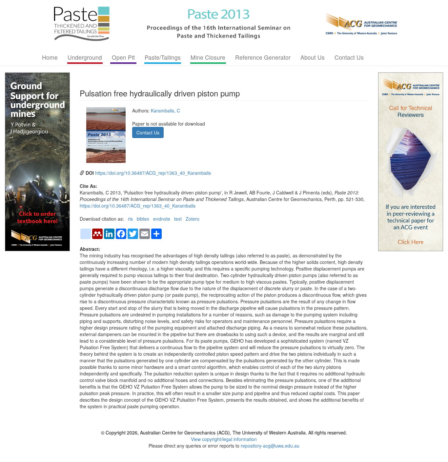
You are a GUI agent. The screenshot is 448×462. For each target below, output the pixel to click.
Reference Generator (263, 57)
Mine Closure (208, 57)
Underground (85, 57)
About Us (312, 57)
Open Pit (123, 57)
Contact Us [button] (147, 132)
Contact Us (349, 57)
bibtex (143, 218)
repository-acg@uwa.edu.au (270, 445)
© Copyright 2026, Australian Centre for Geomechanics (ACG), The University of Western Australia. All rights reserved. (224, 432)
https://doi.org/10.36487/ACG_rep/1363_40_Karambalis (153, 173)
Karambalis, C (165, 110)
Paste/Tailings (163, 57)
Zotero (192, 218)
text (178, 218)
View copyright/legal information (224, 439)
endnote (161, 218)
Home (50, 57)
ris (130, 218)
